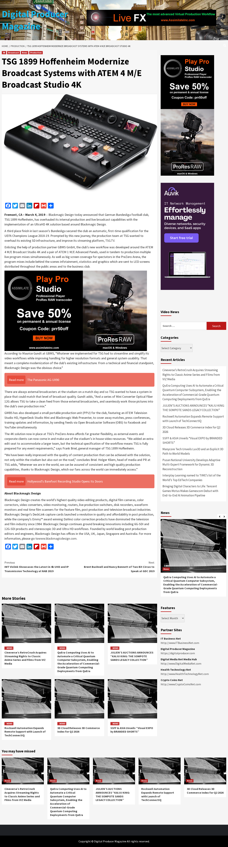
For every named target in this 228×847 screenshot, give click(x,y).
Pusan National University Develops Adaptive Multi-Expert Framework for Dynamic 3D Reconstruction (191, 464)
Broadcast (13, 52)
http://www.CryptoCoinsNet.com (181, 684)
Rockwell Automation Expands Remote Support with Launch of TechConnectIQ (25, 731)
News (24, 52)
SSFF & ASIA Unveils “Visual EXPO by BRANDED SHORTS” (131, 729)
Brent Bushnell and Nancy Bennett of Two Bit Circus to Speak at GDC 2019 (119, 567)
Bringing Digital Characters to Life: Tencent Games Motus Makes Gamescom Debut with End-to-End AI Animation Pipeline (190, 490)
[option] (193, 559)
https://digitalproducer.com (178, 653)
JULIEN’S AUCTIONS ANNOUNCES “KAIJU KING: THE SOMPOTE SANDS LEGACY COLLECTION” (131, 656)
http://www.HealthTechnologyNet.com (185, 674)
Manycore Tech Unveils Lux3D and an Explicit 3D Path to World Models (192, 451)
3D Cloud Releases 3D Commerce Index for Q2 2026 (78, 729)
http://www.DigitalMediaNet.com (181, 663)
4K (4, 52)
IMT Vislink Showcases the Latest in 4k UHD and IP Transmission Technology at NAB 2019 (36, 567)
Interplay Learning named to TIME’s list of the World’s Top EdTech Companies (191, 477)
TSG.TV (109, 240)
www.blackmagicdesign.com (57, 538)
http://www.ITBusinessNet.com (180, 643)
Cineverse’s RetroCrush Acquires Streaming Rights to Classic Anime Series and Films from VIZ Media (25, 658)
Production (36, 52)
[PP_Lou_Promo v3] (75, 310)
